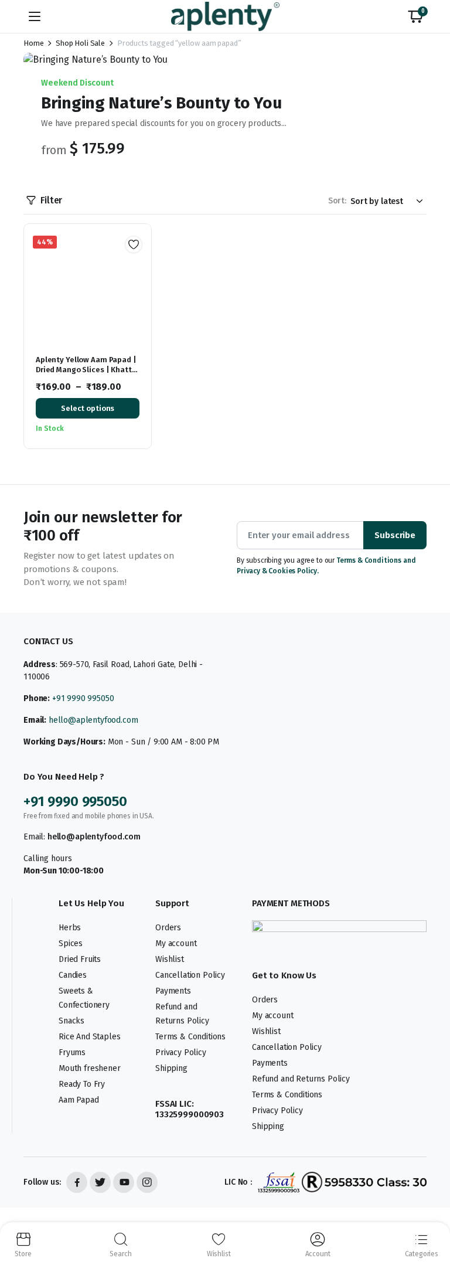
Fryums (72, 1052)
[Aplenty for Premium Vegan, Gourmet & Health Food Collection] (225, 16)
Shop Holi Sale (80, 43)
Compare (137, 284)
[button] (415, 16)
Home (33, 43)
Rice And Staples (89, 1037)
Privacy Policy (180, 1052)
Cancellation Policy (190, 975)
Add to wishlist (133, 244)
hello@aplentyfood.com (93, 720)
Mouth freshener (90, 1068)
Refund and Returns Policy (301, 1079)
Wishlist (169, 959)
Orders (168, 928)
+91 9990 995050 (83, 698)
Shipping (171, 1068)
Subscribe (394, 535)
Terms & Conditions (190, 1037)
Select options (87, 408)
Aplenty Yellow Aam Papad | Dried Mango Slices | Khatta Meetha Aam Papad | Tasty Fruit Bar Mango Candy (86, 374)
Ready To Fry (82, 1084)
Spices (71, 943)
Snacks (71, 1021)
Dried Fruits (80, 959)
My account (175, 943)
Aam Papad (79, 1100)
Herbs (70, 928)
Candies (73, 975)
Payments (173, 991)
